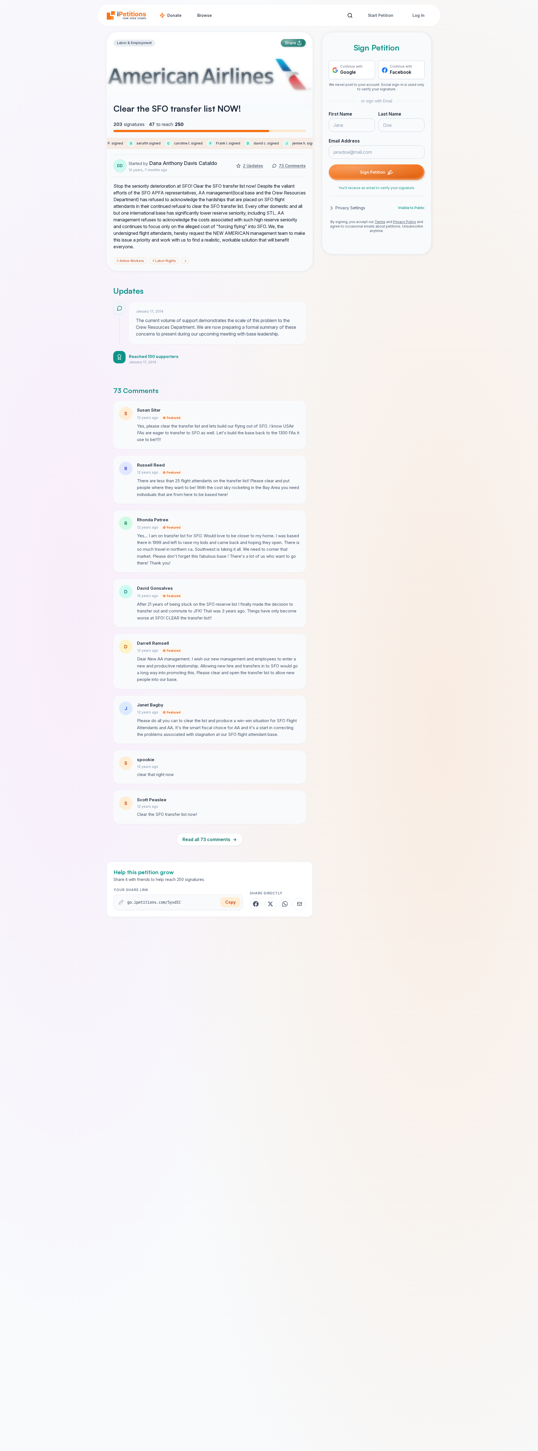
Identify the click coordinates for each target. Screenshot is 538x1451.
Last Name (389, 114)
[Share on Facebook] (256, 904)
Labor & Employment (134, 43)
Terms (380, 222)
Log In (418, 15)
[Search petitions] (350, 15)
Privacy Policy (404, 222)
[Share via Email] (299, 904)
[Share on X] (270, 904)
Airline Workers (130, 261)
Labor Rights (164, 261)
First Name (340, 114)
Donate (174, 15)
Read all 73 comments (209, 839)
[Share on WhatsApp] (285, 904)
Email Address (344, 141)
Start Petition (380, 15)
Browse (204, 15)
